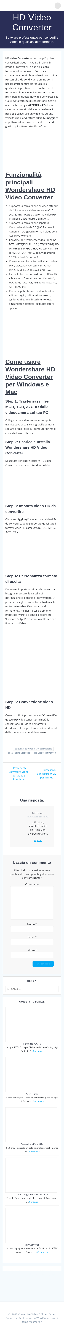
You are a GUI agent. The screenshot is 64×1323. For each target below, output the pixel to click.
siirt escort (19, 1270)
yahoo (9, 1270)
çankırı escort (40, 1274)
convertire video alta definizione (33, 749)
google (52, 1274)
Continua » (38, 1051)
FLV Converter (32, 1245)
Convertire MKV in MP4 (32, 1144)
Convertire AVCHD (32, 1044)
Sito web (32, 950)
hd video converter (45, 753)
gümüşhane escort (38, 1270)
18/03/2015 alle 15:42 (38, 816)
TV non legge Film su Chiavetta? (32, 1194)
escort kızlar (57, 1270)
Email (32, 937)
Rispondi (38, 840)
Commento (32, 884)
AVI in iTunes (32, 1094)
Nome (32, 924)
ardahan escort (22, 1274)
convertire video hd (19, 753)
